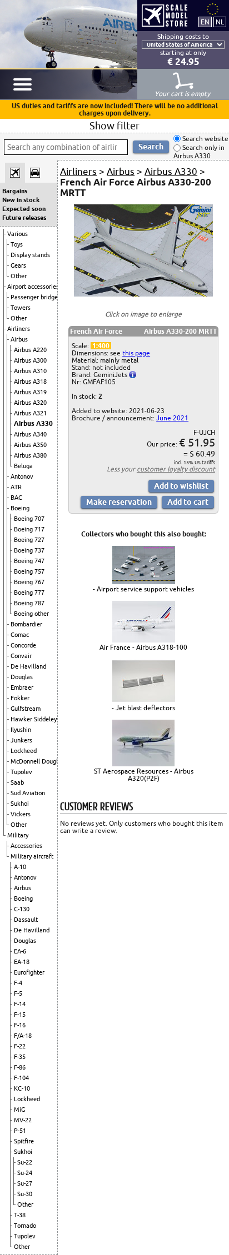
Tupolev (21, 772)
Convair (21, 655)
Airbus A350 (30, 444)
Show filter (114, 125)
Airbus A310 (30, 371)
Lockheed (24, 750)
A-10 (20, 867)
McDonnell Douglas (37, 761)
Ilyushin (21, 729)
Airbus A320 (30, 402)
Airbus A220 (30, 350)
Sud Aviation (28, 793)
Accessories (26, 845)
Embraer (22, 687)
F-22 (20, 1046)
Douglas (22, 677)
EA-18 (21, 961)
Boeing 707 (29, 518)
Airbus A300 (30, 360)
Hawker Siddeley (34, 719)
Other (19, 276)
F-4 (18, 983)
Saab (17, 782)
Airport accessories (33, 286)
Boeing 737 (29, 550)
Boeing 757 (29, 571)
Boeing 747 (29, 561)
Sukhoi (20, 803)
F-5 (18, 993)
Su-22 (24, 1162)
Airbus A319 (30, 392)
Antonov (22, 476)
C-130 (21, 909)
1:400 (101, 345)
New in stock (20, 200)
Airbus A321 (30, 413)
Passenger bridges (36, 297)
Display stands (30, 255)
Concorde (23, 645)
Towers (21, 307)
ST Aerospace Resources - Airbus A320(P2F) (143, 774)
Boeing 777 (29, 592)
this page (136, 353)
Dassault (26, 919)
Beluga (23, 466)
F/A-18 (23, 1035)
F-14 (20, 1004)
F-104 (21, 1078)
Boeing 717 (29, 529)
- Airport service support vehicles (143, 589)
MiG (19, 1109)
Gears (18, 265)
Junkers (21, 740)
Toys (17, 244)
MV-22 (23, 1120)
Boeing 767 (29, 582)
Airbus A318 (30, 381)
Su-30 (24, 1194)
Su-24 (24, 1172)
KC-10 (22, 1088)
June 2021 (172, 417)
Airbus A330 (33, 423)
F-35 (20, 1056)
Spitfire (24, 1141)
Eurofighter (29, 972)
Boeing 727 (29, 539)
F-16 (20, 1025)
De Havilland (28, 666)
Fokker (20, 698)
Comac (20, 634)
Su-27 (24, 1183)
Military (17, 835)
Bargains (14, 191)
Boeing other (31, 613)
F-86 (20, 1067)
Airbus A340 (30, 434)
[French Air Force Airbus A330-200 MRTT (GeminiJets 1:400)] (143, 294)
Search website (204, 138)
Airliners (18, 328)
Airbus (19, 339)
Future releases (24, 217)
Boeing (20, 508)
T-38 (20, 1215)
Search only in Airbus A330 (199, 151)
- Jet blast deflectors (143, 707)
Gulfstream (26, 708)
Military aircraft (32, 856)
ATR (16, 487)
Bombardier (26, 624)
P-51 (20, 1130)
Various (17, 233)
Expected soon (24, 208)
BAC (16, 497)
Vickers (21, 814)
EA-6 (20, 951)
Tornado (25, 1225)
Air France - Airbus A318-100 (143, 647)
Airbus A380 (30, 455)
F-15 (20, 1014)
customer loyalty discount (176, 469)
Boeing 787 (29, 603)
